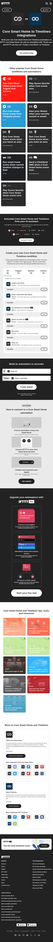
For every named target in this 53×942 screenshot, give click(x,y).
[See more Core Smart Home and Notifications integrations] (12, 773)
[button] (51, 4)
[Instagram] (23, 935)
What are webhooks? (6, 909)
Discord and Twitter (38, 888)
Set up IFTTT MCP (26, 240)
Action (14, 285)
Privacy (38, 931)
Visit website (9, 751)
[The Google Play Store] (31, 925)
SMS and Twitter (37, 877)
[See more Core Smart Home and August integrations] (26, 773)
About (43, 931)
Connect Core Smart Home (16, 755)
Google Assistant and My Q (40, 871)
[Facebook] (15, 935)
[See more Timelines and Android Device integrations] (12, 824)
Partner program (24, 931)
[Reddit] (39, 935)
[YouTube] (27, 935)
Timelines (43, 31)
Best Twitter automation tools (9, 898)
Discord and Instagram (38, 863)
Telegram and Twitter (38, 885)
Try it (44, 289)
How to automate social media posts (10, 917)
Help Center (4, 874)
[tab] (7, 272)
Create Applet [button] (26, 387)
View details (10, 289)
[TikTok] (35, 935)
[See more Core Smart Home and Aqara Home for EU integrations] (39, 773)
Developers (10, 931)
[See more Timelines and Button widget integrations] (26, 817)
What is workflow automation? (9, 903)
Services (3, 863)
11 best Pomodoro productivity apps (10, 911)
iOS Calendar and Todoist (39, 882)
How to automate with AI (7, 895)
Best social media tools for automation (11, 919)
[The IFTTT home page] (5, 3)
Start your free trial (26, 593)
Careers (17, 931)
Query (14, 310)
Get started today (26, 53)
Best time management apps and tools (11, 901)
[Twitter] (31, 935)
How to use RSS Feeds (7, 906)
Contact (33, 931)
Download (8, 801)
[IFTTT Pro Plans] (31, 308)
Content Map (4, 877)
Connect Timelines (13, 806)
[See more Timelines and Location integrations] (12, 817)
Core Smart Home (16, 31)
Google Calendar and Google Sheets (42, 869)
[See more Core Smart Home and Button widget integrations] (39, 767)
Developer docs (5, 885)
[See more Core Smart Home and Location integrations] (26, 767)
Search (3, 880)
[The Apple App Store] (21, 925)
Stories (3, 866)
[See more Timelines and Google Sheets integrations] (39, 817)
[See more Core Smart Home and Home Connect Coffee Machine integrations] (12, 767)
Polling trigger (16, 344)
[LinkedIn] (19, 935)
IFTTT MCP (4, 871)
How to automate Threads (8, 914)
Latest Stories (6, 892)
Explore (3, 861)
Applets (3, 869)
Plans (2, 882)
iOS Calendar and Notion (39, 866)
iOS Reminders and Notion (39, 880)
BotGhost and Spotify (38, 874)
